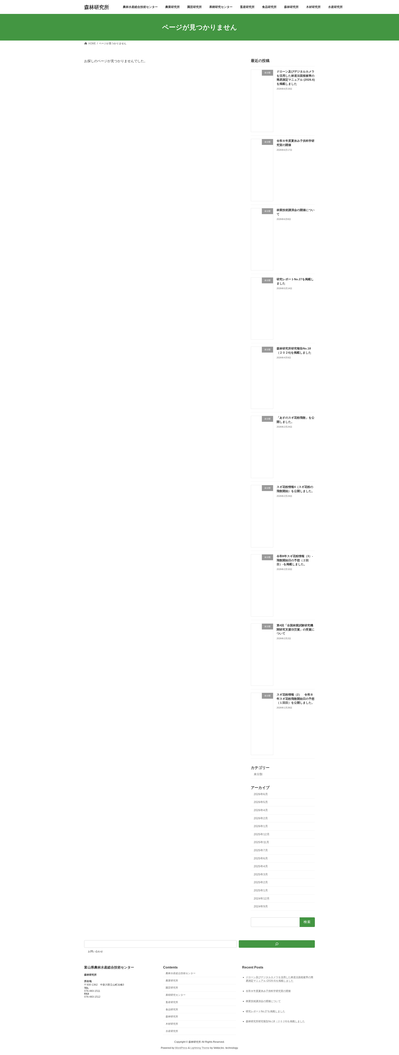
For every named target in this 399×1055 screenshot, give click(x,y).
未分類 (258, 774)
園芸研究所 (172, 987)
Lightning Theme (199, 1047)
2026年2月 (261, 818)
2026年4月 (261, 810)
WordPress (181, 1047)
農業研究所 (172, 980)
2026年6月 (261, 794)
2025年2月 (261, 882)
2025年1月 (261, 890)
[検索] (277, 944)
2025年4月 (261, 866)
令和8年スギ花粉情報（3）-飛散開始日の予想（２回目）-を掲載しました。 (295, 560)
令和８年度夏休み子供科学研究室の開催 (268, 990)
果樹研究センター (176, 994)
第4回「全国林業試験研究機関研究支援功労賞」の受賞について (295, 629)
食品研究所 (172, 1009)
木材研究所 (172, 1023)
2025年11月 (261, 842)
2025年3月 (261, 874)
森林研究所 (172, 1016)
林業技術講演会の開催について (263, 1000)
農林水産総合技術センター (181, 973)
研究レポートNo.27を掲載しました (265, 1011)
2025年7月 (261, 850)
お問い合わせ (95, 951)
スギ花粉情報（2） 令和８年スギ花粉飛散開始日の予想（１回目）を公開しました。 (295, 698)
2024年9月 (261, 906)
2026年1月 (261, 826)
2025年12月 (262, 834)
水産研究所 (172, 1031)
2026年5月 (261, 802)
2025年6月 (261, 858)
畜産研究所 (172, 1002)
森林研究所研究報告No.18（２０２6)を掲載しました (275, 1021)
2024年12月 (262, 898)
